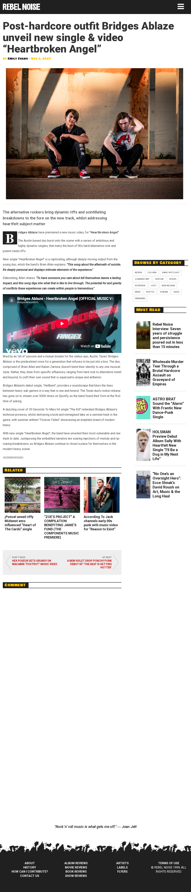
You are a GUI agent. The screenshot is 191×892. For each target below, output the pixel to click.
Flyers (122, 871)
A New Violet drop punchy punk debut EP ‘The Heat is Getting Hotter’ (89, 564)
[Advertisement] (161, 230)
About (30, 863)
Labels (122, 867)
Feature (159, 279)
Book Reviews (76, 871)
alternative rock (13, 457)
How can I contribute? (30, 871)
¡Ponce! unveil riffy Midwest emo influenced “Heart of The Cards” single (20, 523)
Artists (122, 863)
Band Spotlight (171, 272)
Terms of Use (168, 863)
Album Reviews (76, 863)
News (137, 292)
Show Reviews (76, 876)
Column (152, 272)
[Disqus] (62, 642)
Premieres (140, 298)
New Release (168, 285)
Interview (140, 285)
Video (176, 292)
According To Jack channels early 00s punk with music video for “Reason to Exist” (101, 523)
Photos (150, 292)
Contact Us (29, 876)
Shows (172, 279)
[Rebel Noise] (21, 8)
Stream (164, 292)
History (29, 867)
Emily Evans (18, 59)
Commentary (142, 279)
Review (138, 272)
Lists (153, 285)
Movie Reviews (76, 867)
